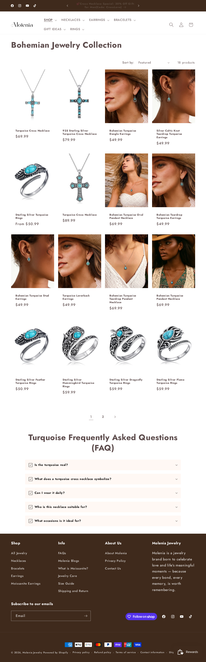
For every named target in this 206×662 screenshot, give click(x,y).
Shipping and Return (73, 591)
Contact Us (113, 568)
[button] (50, 20)
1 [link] (91, 416)
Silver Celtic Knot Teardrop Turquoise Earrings (169, 134)
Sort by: (128, 62)
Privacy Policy (115, 561)
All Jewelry (19, 553)
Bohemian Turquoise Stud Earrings (32, 297)
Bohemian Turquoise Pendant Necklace (170, 297)
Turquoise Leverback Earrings (76, 297)
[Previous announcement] (67, 5)
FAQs (62, 553)
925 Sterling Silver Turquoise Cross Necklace (80, 132)
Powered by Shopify (55, 652)
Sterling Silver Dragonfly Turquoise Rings (126, 381)
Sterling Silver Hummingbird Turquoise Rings (78, 383)
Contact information (152, 652)
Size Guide (66, 583)
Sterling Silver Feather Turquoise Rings (30, 381)
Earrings (17, 576)
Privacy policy (81, 652)
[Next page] (115, 417)
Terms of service (126, 652)
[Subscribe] (86, 616)
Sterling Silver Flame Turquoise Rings (170, 381)
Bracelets (18, 568)
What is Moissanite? (73, 568)
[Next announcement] (138, 5)
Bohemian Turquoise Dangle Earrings (122, 132)
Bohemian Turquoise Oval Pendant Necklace (126, 216)
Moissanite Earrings (26, 583)
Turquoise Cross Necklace (32, 131)
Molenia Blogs (68, 561)
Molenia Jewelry (32, 652)
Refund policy (102, 652)
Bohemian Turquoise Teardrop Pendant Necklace (122, 299)
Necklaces (18, 561)
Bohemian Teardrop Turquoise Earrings (169, 216)
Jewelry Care (67, 576)
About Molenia (116, 553)
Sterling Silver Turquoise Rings (31, 216)
